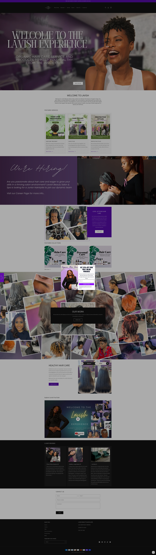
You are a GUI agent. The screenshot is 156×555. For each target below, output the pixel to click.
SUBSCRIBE (86, 284)
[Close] (94, 266)
